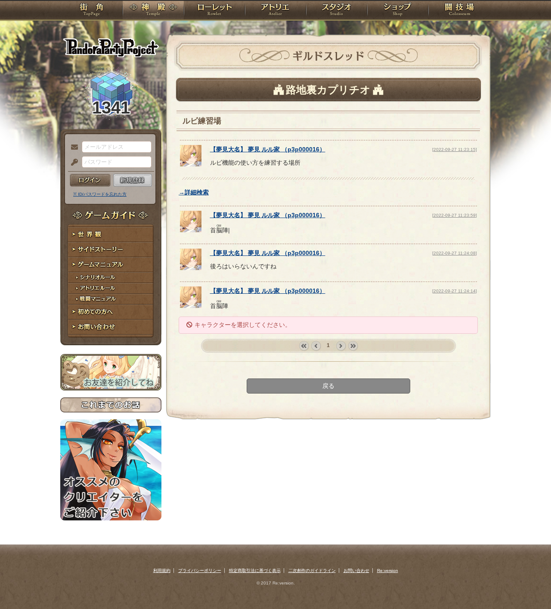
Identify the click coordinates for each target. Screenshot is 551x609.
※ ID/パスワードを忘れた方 (100, 194)
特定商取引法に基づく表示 (255, 570)
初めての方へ (110, 312)
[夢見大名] (190, 164)
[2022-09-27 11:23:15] (454, 149)
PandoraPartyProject (110, 47)
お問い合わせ (110, 327)
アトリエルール (110, 288)
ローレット (214, 11)
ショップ (397, 11)
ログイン (90, 180)
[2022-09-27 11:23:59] (454, 215)
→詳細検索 (194, 192)
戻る (328, 385)
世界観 (110, 234)
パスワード (72, 162)
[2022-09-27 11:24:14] (454, 291)
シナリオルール (110, 277)
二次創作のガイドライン (312, 570)
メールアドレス (72, 147)
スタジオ (336, 11)
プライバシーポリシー (199, 570)
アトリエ (275, 11)
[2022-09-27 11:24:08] (454, 253)
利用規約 (161, 570)
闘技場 (459, 11)
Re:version (387, 570)
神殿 (153, 11)
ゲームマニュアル (110, 264)
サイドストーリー (110, 249)
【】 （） (267, 149)
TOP (91, 11)
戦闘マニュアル (110, 299)
